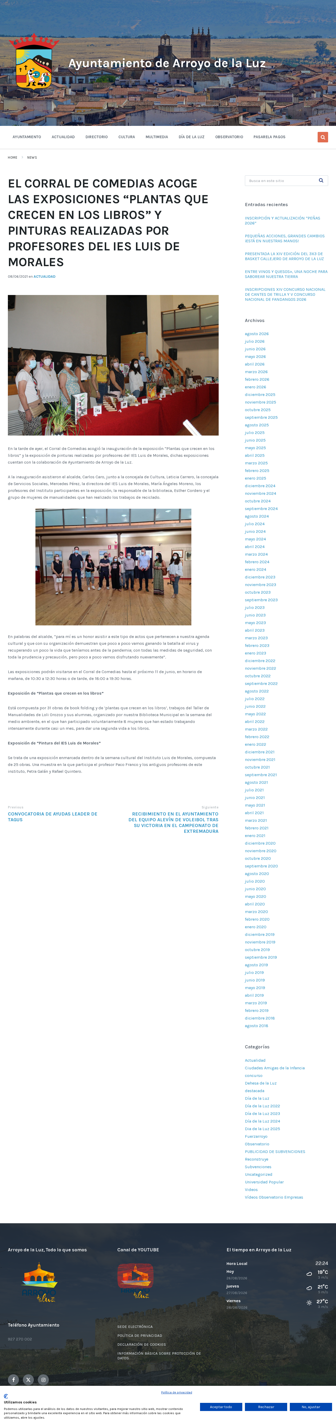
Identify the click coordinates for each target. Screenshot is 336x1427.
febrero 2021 (257, 827)
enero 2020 (255, 926)
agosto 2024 (257, 516)
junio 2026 (255, 348)
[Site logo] (34, 90)
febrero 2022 (257, 736)
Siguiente (210, 807)
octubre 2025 (258, 409)
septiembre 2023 (261, 599)
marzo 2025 (256, 462)
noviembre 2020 (260, 850)
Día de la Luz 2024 (262, 1121)
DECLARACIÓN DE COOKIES (141, 1344)
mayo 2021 (255, 805)
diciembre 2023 (260, 577)
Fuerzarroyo (256, 1136)
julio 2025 (255, 432)
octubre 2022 (258, 675)
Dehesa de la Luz (261, 1083)
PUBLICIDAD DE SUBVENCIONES (275, 1151)
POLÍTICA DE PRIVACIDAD (139, 1335)
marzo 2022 (256, 729)
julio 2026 (255, 341)
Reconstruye (256, 1159)
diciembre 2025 (260, 394)
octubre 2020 (258, 858)
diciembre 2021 (260, 751)
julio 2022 (255, 698)
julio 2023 (255, 607)
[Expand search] (323, 137)
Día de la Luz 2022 (262, 1105)
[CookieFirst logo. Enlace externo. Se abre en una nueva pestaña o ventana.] (6, 1396)
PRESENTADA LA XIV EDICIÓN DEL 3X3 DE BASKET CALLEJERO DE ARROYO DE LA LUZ (284, 256)
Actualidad (44, 276)
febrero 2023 (257, 645)
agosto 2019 (256, 964)
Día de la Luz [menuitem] (192, 137)
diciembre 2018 (260, 1018)
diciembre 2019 (260, 934)
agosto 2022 (257, 691)
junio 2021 (255, 797)
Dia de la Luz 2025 (262, 1128)
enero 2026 (255, 386)
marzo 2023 (256, 637)
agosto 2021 (256, 782)
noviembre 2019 (260, 942)
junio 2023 (255, 615)
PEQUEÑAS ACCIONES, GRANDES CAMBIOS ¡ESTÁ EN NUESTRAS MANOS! (285, 238)
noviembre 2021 (260, 759)
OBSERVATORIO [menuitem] (229, 137)
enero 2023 (255, 653)
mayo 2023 (255, 622)
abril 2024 (255, 546)
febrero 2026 (257, 379)
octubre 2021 (257, 767)
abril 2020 (255, 904)
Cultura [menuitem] (126, 137)
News (32, 157)
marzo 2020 (256, 911)
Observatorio (257, 1143)
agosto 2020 (257, 873)
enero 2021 (255, 835)
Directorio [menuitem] (97, 137)
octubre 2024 (258, 500)
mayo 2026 (255, 356)
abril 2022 (255, 721)
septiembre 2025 (261, 417)
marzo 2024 (256, 554)
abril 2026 (255, 364)
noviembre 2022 (260, 668)
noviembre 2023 (260, 584)
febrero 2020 (257, 919)
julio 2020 (255, 881)
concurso (253, 1075)
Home (12, 157)
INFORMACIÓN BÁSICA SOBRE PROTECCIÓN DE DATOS (159, 1355)
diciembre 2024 (260, 485)
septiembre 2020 (261, 865)
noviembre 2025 (260, 402)
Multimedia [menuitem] (157, 137)
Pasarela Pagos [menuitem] (270, 137)
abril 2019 (254, 995)
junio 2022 (255, 706)
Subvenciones (258, 1166)
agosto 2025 (257, 424)
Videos (251, 1189)
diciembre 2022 (260, 660)
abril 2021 (254, 812)
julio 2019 (254, 972)
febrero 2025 (257, 470)
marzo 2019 (256, 1002)
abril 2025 (255, 455)
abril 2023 (255, 630)
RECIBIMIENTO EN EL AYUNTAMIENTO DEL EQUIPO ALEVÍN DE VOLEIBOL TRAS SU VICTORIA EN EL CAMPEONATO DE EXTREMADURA (173, 822)
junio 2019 (255, 980)
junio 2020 (255, 888)
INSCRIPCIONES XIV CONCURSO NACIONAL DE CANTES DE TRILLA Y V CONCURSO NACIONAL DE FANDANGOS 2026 (285, 294)
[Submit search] (321, 181)
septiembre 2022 (261, 683)
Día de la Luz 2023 (262, 1113)
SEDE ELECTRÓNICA (135, 1326)
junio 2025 (255, 440)
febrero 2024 (257, 561)
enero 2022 (255, 744)
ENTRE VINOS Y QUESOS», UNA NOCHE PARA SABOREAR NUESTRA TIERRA (286, 274)
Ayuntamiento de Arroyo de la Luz (167, 63)
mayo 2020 (255, 896)
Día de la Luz (257, 1098)
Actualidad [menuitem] (63, 137)
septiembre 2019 (261, 957)
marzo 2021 (256, 820)
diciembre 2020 (260, 843)
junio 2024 (255, 531)
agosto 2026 (257, 333)
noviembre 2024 (260, 493)
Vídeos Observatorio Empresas (274, 1197)
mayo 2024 (255, 539)
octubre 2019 (257, 949)
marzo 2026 (256, 371)
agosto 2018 (256, 1025)
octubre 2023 (258, 592)
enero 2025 (255, 478)
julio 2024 (255, 523)
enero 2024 (255, 569)
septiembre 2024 (261, 508)
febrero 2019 (257, 1010)
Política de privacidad (176, 1392)
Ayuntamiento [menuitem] (27, 137)
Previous (15, 807)
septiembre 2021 (261, 774)
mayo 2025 (255, 447)
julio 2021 (254, 789)
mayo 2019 (255, 987)
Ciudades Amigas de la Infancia (275, 1067)
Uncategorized (258, 1174)
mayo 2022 (255, 713)
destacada (254, 1090)
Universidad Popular (264, 1181)
